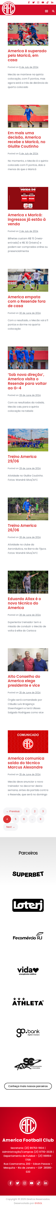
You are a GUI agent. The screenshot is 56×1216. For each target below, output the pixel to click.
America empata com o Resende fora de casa (27, 301)
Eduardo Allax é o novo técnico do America (24, 603)
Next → (10, 827)
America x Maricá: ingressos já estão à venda (27, 219)
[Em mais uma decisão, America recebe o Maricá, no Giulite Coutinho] (28, 116)
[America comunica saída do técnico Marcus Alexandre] (28, 741)
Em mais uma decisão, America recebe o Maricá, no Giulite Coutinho (26, 139)
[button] (46, 11)
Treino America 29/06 (22, 459)
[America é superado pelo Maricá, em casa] (28, 34)
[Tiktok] (47, 2)
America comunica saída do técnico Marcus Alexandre (26, 763)
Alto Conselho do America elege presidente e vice (24, 681)
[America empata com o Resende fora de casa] (28, 280)
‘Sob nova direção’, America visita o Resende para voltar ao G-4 (27, 381)
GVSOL (38, 1203)
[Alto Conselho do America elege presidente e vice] (28, 659)
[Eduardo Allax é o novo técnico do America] (28, 582)
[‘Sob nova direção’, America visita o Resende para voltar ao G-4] (28, 357)
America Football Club (28, 1140)
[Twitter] (33, 2)
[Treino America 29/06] (28, 440)
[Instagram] (38, 2)
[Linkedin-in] (52, 2)
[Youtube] (42, 2)
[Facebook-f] (28, 2)
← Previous (13, 811)
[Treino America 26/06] (28, 509)
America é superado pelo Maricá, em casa (27, 55)
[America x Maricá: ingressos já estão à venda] (28, 198)
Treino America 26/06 (22, 528)
